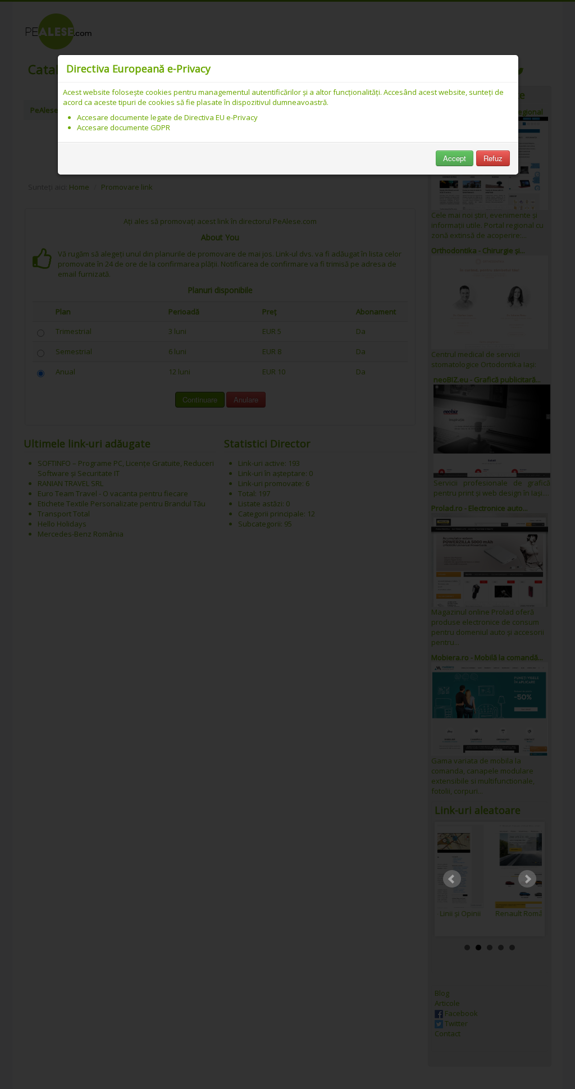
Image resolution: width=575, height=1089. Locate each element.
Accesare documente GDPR (123, 127)
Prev (452, 879)
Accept (454, 158)
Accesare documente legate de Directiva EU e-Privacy (167, 117)
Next (527, 879)
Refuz (493, 158)
